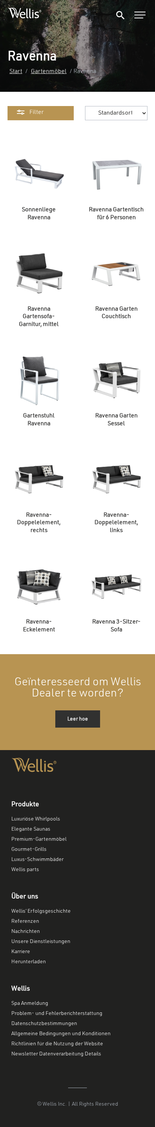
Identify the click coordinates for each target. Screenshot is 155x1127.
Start (15, 72)
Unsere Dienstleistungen (40, 941)
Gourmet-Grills (29, 849)
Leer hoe (77, 719)
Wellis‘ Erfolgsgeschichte (41, 911)
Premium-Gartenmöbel (39, 839)
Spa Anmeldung (29, 1003)
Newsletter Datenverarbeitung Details (56, 1054)
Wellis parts (25, 869)
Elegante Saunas (30, 829)
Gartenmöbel (49, 72)
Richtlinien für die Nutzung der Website (57, 1043)
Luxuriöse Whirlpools (35, 819)
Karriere (20, 951)
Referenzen (25, 921)
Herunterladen (28, 961)
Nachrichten (25, 931)
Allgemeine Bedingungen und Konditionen (61, 1033)
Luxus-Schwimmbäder (37, 859)
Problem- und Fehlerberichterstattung (56, 1013)
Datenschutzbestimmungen (44, 1023)
